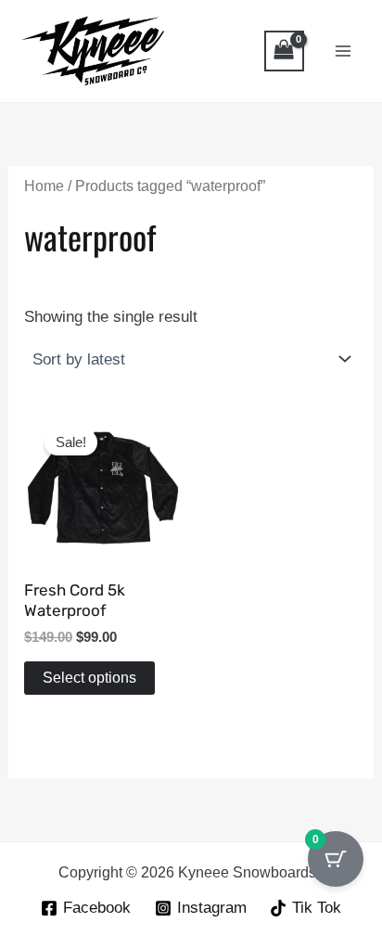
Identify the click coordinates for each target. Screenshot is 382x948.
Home (44, 186)
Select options (89, 677)
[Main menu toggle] (343, 51)
